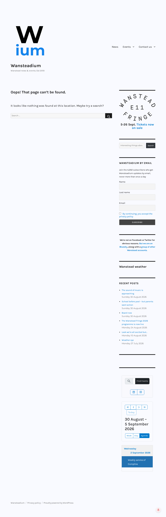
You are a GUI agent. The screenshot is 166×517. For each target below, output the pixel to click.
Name (122, 181)
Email (122, 203)
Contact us (145, 46)
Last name (124, 192)
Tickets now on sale (143, 126)
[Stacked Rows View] (140, 392)
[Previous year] (128, 407)
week (129, 435)
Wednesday (130, 448)
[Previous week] (133, 407)
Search (151, 145)
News (115, 46)
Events (127, 46)
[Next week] (139, 407)
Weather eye (128, 340)
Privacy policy (34, 503)
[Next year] (145, 407)
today (131, 412)
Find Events (142, 381)
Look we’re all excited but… (134, 332)
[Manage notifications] (158, 509)
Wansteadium (26, 65)
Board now (127, 313)
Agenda (144, 435)
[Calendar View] (133, 392)
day (136, 435)
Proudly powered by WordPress (58, 503)
